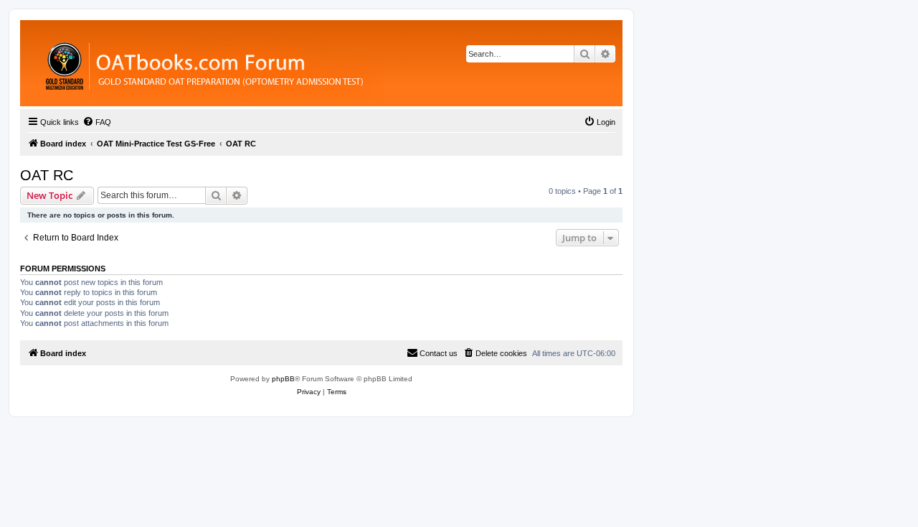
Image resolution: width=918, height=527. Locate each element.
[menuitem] (96, 122)
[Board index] (283, 63)
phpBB (283, 379)
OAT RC (46, 175)
